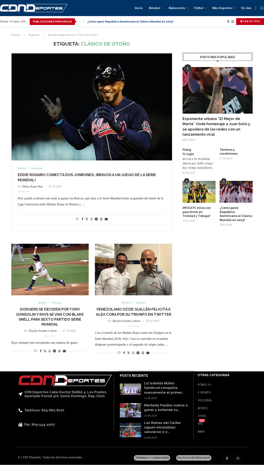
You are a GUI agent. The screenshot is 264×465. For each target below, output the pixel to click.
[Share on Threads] (101, 219)
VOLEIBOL (205, 400)
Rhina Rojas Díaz (33, 186)
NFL (200, 424)
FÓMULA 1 (205, 384)
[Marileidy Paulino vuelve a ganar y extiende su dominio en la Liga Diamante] (130, 410)
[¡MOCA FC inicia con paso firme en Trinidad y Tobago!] (199, 192)
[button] (79, 21)
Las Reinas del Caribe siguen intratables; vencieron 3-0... (162, 427)
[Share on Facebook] (82, 219)
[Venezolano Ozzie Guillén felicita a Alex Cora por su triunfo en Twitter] (133, 269)
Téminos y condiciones (229, 151)
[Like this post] (77, 219)
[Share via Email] (106, 219)
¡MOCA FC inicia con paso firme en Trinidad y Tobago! (197, 212)
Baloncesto (177, 8)
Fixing (187, 149)
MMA (201, 431)
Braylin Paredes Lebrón (43, 330)
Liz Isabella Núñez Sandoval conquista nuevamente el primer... (164, 387)
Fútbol (198, 8)
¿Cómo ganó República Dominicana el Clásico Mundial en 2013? (130, 21)
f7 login (188, 154)
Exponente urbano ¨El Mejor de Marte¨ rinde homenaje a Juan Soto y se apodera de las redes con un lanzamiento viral (216, 127)
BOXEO (202, 408)
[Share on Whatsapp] (91, 219)
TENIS (202, 416)
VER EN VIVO (251, 21)
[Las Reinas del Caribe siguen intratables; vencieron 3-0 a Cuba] (130, 430)
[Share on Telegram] (96, 219)
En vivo (246, 8)
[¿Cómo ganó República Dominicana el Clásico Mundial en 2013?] (236, 192)
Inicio (139, 8)
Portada (15, 34)
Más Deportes (222, 8)
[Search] (262, 8)
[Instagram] (232, 21)
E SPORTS (204, 392)
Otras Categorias (214, 375)
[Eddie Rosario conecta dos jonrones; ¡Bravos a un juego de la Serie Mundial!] (92, 106)
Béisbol (154, 8)
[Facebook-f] (227, 458)
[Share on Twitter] (86, 219)
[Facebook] (228, 21)
